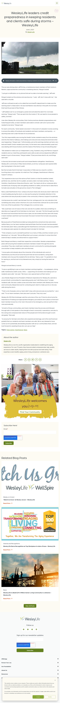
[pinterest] (36, 359)
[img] (53, 81)
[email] (40, 359)
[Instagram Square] (32, 629)
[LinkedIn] (36, 629)
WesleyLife (31, 32)
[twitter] (32, 359)
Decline (50, 696)
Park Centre (10, 330)
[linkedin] (29, 359)
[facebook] (25, 359)
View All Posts (30, 606)
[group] (30, 81)
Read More (6, 503)
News (25, 330)
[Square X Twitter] (28, 629)
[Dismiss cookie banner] (55, 680)
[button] (3, 80)
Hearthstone (19, 330)
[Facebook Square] (23, 629)
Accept (38, 696)
